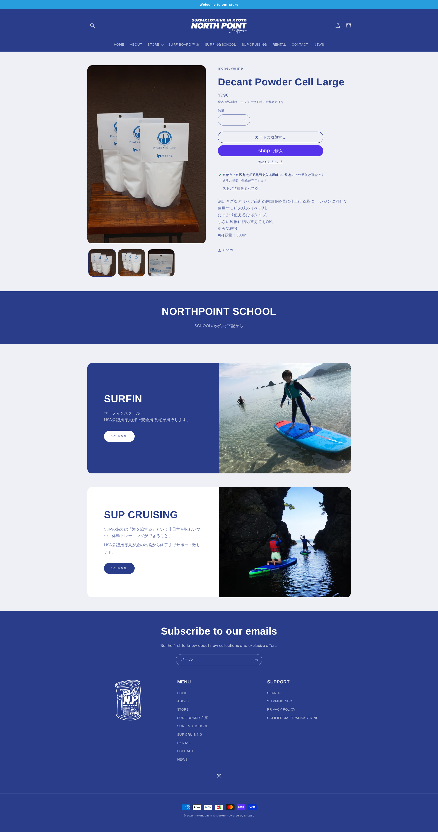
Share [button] (228, 250)
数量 (221, 110)
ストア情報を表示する (240, 188)
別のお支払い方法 (270, 162)
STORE (183, 709)
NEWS (182, 759)
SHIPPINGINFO (279, 701)
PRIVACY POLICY (281, 709)
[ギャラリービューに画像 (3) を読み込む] (161, 262)
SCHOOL (119, 436)
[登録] (256, 659)
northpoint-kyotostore (211, 815)
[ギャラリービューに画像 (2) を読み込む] (131, 262)
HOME (182, 693)
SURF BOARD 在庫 (192, 718)
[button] (92, 25)
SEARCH (274, 693)
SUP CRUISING (189, 734)
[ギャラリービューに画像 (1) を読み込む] (102, 262)
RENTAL (184, 743)
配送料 (229, 102)
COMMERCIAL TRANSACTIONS (292, 718)
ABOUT (183, 701)
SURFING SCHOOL (192, 726)
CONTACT (185, 751)
